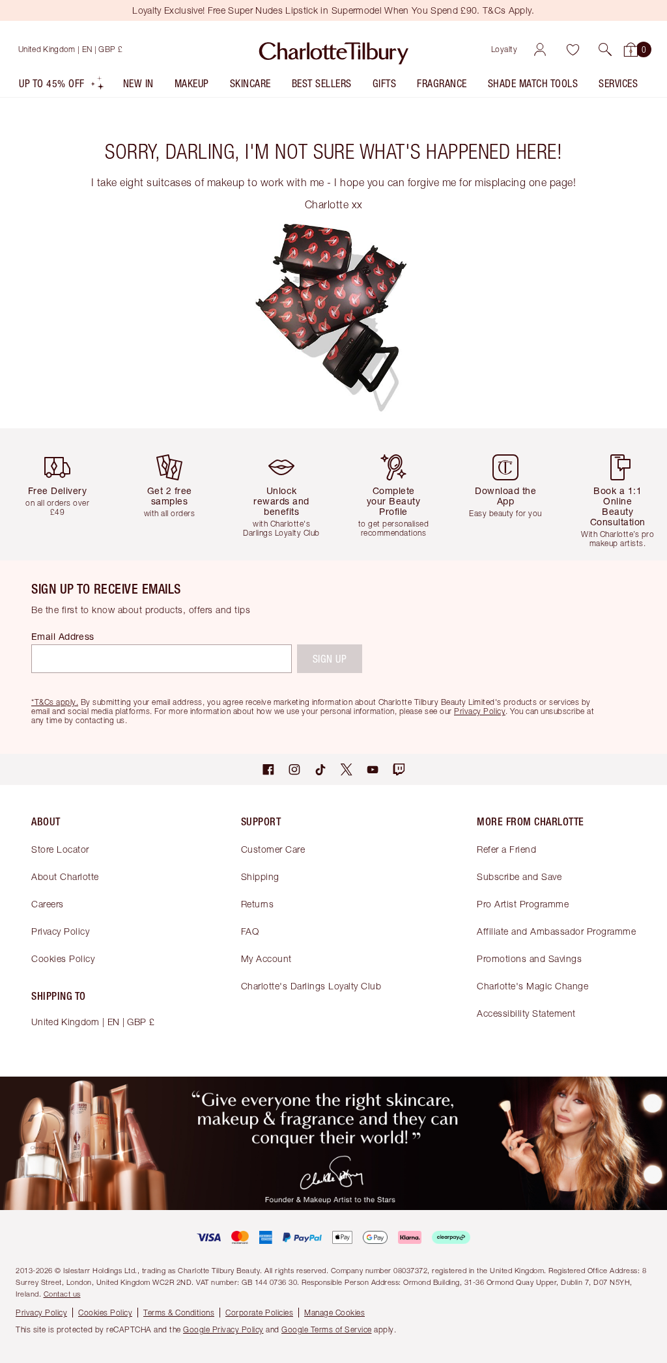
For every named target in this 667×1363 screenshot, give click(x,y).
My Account (266, 958)
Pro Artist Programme (523, 903)
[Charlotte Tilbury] (334, 49)
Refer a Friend (506, 849)
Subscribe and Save (519, 876)
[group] (61, 494)
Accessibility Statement (526, 1013)
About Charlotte (65, 876)
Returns (257, 903)
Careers (47, 903)
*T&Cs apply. (54, 702)
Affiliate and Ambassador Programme (556, 931)
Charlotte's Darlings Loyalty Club (311, 985)
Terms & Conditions (178, 1312)
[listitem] (62, 86)
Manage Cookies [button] (334, 1312)
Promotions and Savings (529, 958)
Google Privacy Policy (223, 1329)
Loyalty (504, 49)
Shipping (260, 876)
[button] (605, 49)
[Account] (540, 49)
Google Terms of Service (326, 1329)
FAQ (250, 931)
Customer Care (273, 849)
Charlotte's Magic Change (532, 985)
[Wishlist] (572, 49)
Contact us (62, 1293)
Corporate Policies (259, 1312)
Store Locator (60, 849)
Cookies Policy (62, 958)
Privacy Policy (60, 931)
